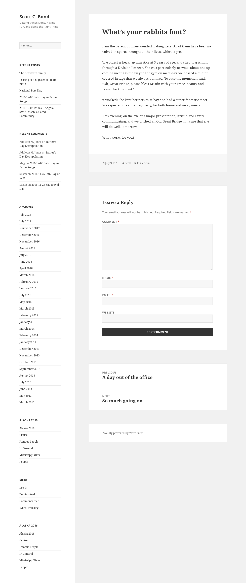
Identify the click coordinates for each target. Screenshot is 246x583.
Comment (110, 222)
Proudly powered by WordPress (122, 433)
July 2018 (25, 221)
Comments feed (29, 501)
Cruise (23, 435)
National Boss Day (30, 90)
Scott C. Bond (34, 16)
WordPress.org (28, 508)
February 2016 (28, 282)
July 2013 (25, 382)
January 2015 (27, 322)
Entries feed (27, 494)
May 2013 (25, 395)
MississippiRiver (29, 455)
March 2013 (26, 402)
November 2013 (29, 355)
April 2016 (26, 268)
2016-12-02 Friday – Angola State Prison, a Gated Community (36, 112)
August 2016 (27, 248)
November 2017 (29, 228)
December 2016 (29, 235)
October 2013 (27, 362)
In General (26, 448)
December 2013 (29, 349)
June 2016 (25, 261)
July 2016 (25, 255)
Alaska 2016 (26, 428)
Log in (23, 487)
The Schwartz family (32, 73)
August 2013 (27, 375)
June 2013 (25, 389)
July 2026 (25, 215)
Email (107, 295)
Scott (128, 163)
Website (108, 312)
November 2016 (29, 241)
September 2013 (29, 369)
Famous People (28, 441)
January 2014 (27, 342)
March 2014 (26, 328)
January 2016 (27, 288)
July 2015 (25, 295)
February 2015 (28, 315)
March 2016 (26, 275)
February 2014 (28, 335)
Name (107, 278)
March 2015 (26, 308)
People (23, 462)
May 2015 (25, 302)
